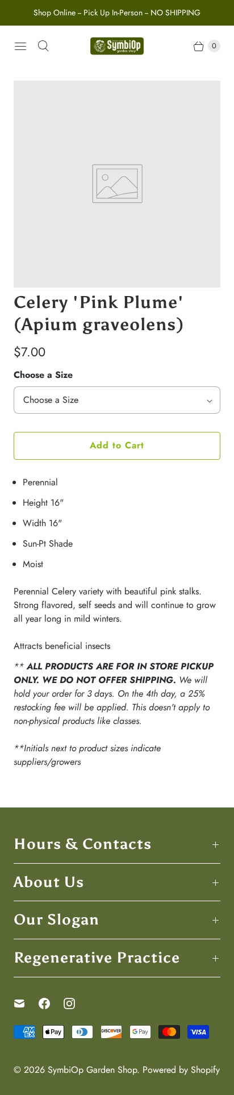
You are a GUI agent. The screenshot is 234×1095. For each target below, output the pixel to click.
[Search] (43, 46)
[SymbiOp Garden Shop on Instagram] (76, 1003)
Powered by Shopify (181, 1069)
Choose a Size (43, 374)
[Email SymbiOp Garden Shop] (26, 1003)
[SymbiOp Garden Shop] (117, 46)
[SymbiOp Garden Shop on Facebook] (51, 1003)
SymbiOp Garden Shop (92, 1069)
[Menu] (20, 46)
